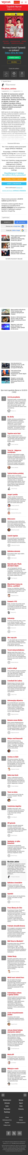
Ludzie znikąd (12, 668)
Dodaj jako (13, 230)
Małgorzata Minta (14, 714)
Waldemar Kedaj (14, 751)
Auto (7, 1106)
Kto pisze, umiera (13, 861)
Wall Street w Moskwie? (15, 941)
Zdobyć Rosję (11, 956)
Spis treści (6, 41)
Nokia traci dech (12, 775)
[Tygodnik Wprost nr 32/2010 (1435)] (14, 25)
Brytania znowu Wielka (14, 720)
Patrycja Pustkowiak (15, 876)
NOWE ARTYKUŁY (14, 190)
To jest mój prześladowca (15, 650)
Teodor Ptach (14, 694)
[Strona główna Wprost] (5, 2)
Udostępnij (22, 222)
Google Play (11, 211)
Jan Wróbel (13, 1062)
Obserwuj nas (13, 226)
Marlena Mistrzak (14, 509)
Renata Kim (13, 628)
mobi (22, 76)
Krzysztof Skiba (14, 1083)
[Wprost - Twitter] (14, 1133)
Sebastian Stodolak (15, 769)
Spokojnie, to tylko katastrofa (13, 842)
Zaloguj (14, 62)
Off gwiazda (11, 823)
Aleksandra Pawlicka (15, 545)
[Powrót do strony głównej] (2, 1095)
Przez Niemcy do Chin (14, 908)
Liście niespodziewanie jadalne (15, 1014)
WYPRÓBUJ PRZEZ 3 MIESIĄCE (14, 179)
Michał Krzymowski (15, 529)
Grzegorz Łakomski (15, 505)
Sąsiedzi (10, 894)
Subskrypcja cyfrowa (17, 43)
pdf (6, 76)
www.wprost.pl (13, 1151)
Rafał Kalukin (14, 558)
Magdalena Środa (14, 595)
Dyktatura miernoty (13, 551)
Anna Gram (13, 631)
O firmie (7, 1117)
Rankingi (7, 1112)
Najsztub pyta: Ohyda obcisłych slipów (14, 565)
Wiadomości (7, 1100)
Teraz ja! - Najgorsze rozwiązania (14, 451)
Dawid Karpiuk (14, 835)
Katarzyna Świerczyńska (16, 513)
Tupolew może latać (14, 433)
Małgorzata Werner (15, 732)
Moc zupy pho (12, 637)
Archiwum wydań (15, 41)
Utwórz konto (14, 57)
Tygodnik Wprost (14, 6)
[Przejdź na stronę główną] (0, 2)
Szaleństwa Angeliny (14, 806)
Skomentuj (7, 222)
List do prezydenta (13, 397)
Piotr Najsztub (14, 578)
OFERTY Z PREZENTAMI (14, 184)
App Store (4, 211)
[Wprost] (1, 81)
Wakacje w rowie (12, 1069)
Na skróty (10, 417)
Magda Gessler (14, 1024)
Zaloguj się (19, 187)
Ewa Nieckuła (14, 800)
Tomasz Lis (13, 410)
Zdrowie (7, 1103)
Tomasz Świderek (14, 786)
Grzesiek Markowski (15, 1048)
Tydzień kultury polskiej (15, 473)
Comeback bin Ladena (14, 681)
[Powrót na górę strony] (25, 1095)
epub (14, 76)
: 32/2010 (14, 9)
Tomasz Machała (14, 444)
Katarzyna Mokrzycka (15, 901)
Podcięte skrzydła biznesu (16, 926)
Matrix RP (10, 1054)
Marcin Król (13, 612)
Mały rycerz (11, 519)
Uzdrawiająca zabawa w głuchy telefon (14, 994)
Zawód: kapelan (12, 536)
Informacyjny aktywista (15, 700)
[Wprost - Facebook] (8, 1133)
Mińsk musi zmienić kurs (15, 977)
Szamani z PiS (12, 601)
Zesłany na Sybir (12, 757)
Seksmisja (10, 618)
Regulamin (7, 1122)
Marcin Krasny (14, 855)
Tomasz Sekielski (14, 467)
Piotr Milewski (14, 817)
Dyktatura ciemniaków (14, 883)
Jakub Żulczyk (14, 488)
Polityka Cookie (7, 1125)
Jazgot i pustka (12, 494)
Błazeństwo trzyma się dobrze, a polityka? (14, 585)
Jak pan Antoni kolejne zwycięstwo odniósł (15, 1031)
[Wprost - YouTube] (19, 1133)
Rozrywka (7, 1109)
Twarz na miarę (12, 792)
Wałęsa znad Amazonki (15, 738)
